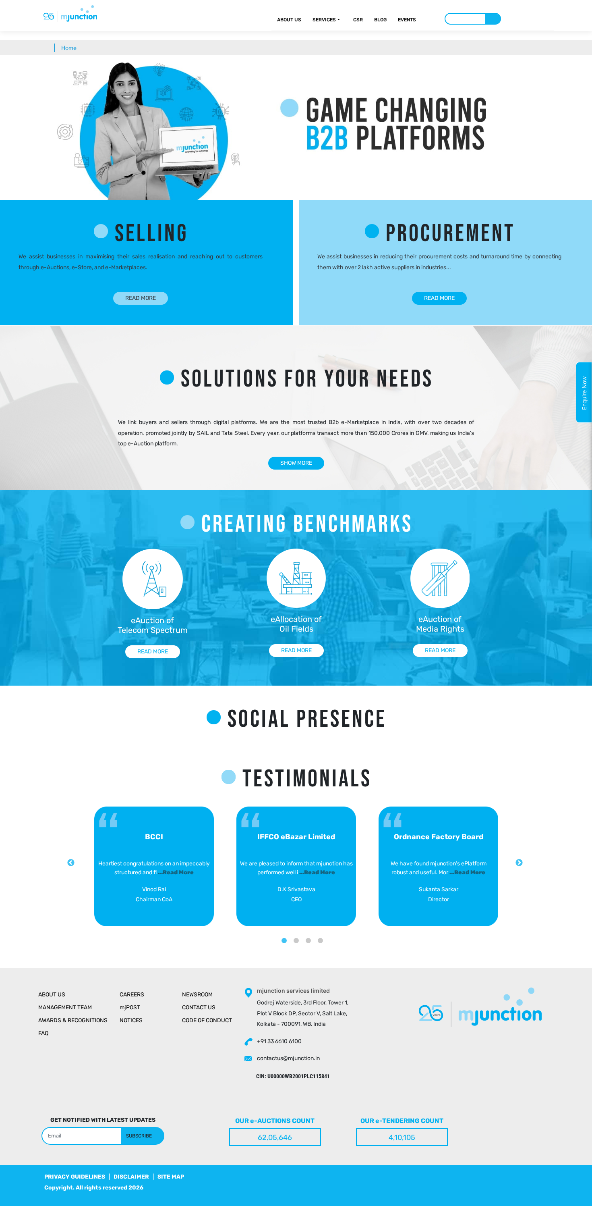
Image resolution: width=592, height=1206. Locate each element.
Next (519, 863)
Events (407, 20)
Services (324, 20)
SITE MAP (170, 1176)
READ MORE (140, 298)
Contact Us (198, 1007)
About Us (289, 20)
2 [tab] (296, 935)
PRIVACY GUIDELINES (74, 1176)
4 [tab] (320, 935)
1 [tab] (284, 935)
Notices (131, 1020)
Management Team (65, 1007)
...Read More (176, 872)
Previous (71, 863)
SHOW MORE (296, 463)
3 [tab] (308, 935)
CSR (358, 20)
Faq (43, 1033)
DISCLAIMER (131, 1176)
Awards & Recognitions (73, 1020)
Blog (380, 20)
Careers (132, 994)
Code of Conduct (207, 1020)
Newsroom (197, 994)
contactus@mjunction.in (288, 1058)
